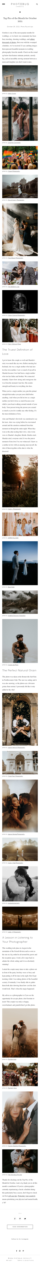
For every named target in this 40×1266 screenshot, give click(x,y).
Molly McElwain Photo (14, 344)
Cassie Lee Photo (13, 665)
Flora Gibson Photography (15, 258)
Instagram (19, 1251)
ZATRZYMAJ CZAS (13, 538)
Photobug (20, 5)
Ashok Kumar (12, 93)
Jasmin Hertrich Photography (16, 747)
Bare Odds (11, 587)
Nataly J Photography (14, 509)
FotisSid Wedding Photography (17, 1146)
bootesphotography (14, 903)
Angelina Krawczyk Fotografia (16, 615)
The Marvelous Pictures (15, 1174)
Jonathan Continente (14, 142)
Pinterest (23, 1251)
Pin (20, 1218)
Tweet (25, 1218)
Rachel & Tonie (12, 1088)
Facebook (15, 1218)
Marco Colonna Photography (16, 315)
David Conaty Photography (16, 200)
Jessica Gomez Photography (16, 834)
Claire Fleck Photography (15, 776)
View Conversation (20, 1226)
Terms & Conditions (25, 1260)
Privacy (9, 1260)
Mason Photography (14, 171)
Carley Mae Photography (15, 863)
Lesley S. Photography (14, 932)
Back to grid (20, 12)
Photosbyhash (12, 1059)
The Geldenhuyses (13, 286)
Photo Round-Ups (27, 26)
